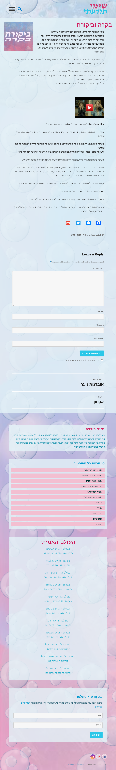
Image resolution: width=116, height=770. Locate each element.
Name (100, 311)
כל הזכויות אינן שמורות (76, 765)
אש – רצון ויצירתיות (93, 470)
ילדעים (98, 502)
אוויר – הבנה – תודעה (92, 475)
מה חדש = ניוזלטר (89, 696)
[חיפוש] (19, 8)
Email (100, 325)
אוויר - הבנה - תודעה (78, 235)
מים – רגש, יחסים (94, 481)
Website (99, 338)
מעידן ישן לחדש (94, 492)
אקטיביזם (97, 519)
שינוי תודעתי (95, 9)
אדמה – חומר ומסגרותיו (91, 486)
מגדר (99, 508)
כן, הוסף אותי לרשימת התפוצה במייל (82, 360)
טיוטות (98, 524)
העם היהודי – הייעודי (92, 497)
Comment (98, 269)
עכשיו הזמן (97, 513)
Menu (12, 9)
